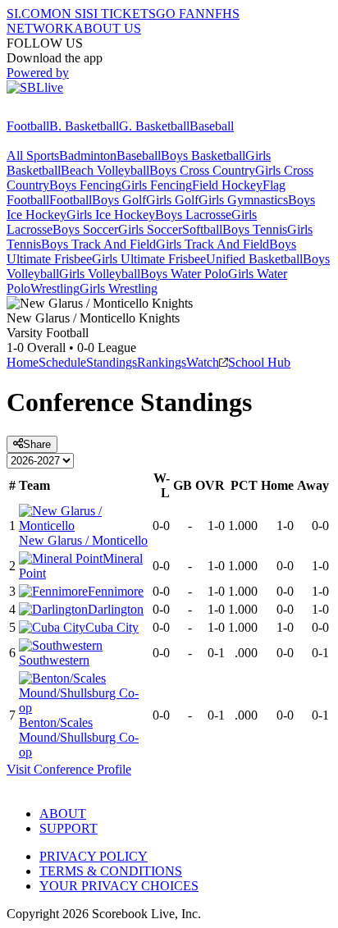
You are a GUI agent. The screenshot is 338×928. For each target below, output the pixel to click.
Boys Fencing (85, 185)
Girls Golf (172, 200)
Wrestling (55, 288)
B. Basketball (84, 126)
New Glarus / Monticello (83, 540)
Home (23, 362)
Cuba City (112, 627)
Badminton (87, 155)
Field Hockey (227, 185)
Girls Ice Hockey (110, 215)
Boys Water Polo (184, 274)
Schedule (62, 362)
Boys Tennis (254, 229)
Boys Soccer (85, 229)
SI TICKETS (121, 14)
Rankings (161, 362)
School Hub (259, 362)
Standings (111, 362)
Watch (202, 362)
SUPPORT (68, 828)
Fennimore (116, 591)
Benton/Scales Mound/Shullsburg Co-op (79, 737)
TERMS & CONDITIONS (110, 871)
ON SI (69, 14)
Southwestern (54, 660)
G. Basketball (154, 126)
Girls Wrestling (119, 288)
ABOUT (62, 814)
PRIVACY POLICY (93, 856)
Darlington (116, 609)
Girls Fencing (156, 185)
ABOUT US (107, 28)
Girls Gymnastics (243, 200)
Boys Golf (119, 200)
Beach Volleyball (105, 170)
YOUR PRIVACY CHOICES (119, 886)
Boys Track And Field (98, 244)
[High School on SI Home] (70, 111)
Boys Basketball (203, 155)
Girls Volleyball (99, 274)
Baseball (212, 126)
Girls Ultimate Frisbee (149, 259)
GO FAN (180, 14)
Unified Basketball (254, 259)
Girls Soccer (150, 229)
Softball (202, 229)
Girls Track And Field (212, 244)
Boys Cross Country (202, 170)
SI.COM (29, 14)
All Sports (33, 155)
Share (37, 444)
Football (28, 126)
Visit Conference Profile (69, 769)
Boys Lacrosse (193, 215)
